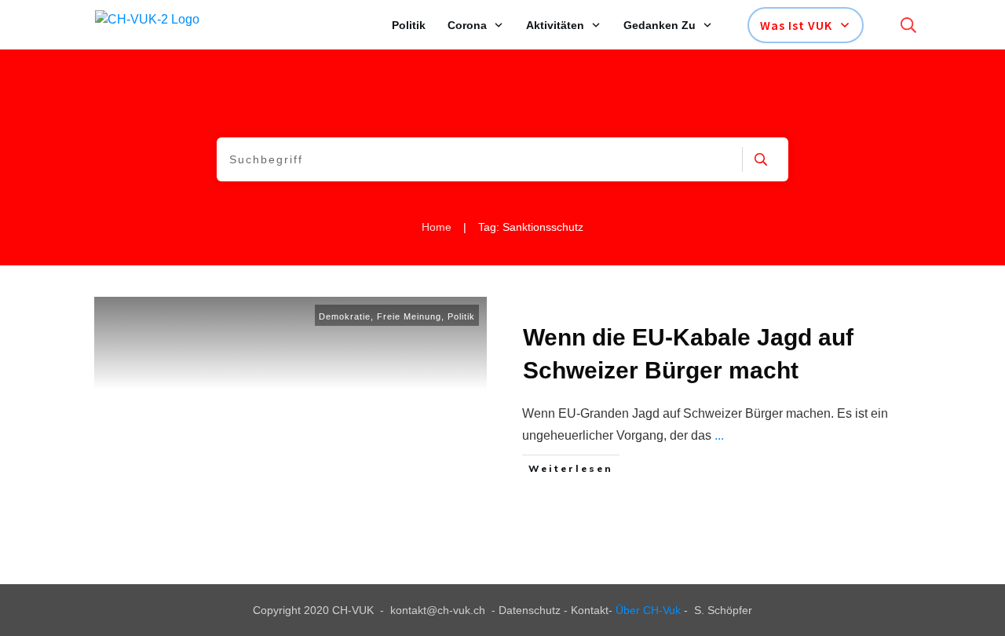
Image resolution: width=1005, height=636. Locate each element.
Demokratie (345, 316)
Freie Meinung (409, 316)
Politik (461, 316)
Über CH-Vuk (648, 610)
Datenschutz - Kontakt (553, 610)
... (719, 435)
